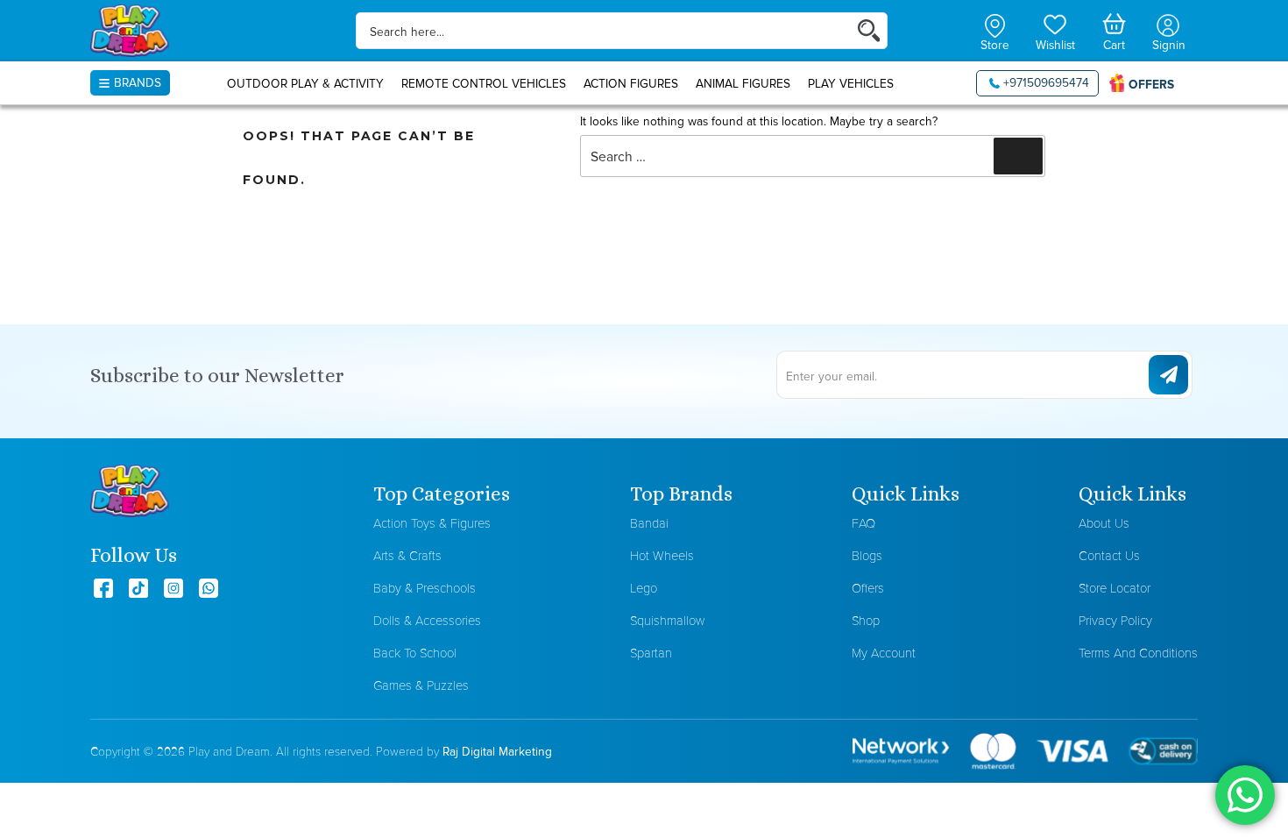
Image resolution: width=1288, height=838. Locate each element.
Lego (643, 587)
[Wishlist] (1055, 23)
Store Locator (1114, 587)
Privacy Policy (1115, 620)
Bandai (649, 522)
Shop (866, 620)
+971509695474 (1046, 82)
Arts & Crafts (407, 555)
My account (884, 652)
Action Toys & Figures (432, 522)
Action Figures (631, 83)
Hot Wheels (662, 555)
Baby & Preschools (424, 587)
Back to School (414, 652)
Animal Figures (743, 83)
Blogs (867, 555)
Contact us (1109, 555)
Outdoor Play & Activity (305, 83)
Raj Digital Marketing (497, 751)
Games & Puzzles (421, 685)
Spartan (651, 652)
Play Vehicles (851, 83)
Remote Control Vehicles (483, 83)
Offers (868, 587)
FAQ (863, 522)
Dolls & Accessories (427, 620)
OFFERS (1151, 84)
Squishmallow (667, 620)
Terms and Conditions (1138, 652)
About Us (1104, 522)
